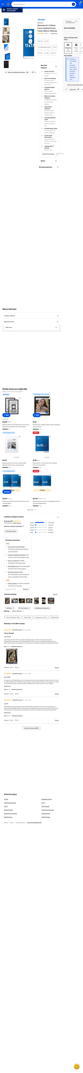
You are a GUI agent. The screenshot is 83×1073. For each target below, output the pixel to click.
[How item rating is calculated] (23, 526)
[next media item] (30, 42)
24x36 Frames (46, 813)
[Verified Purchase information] (23, 630)
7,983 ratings (54, 33)
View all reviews (11, 531)
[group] (47, 33)
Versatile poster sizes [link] (15, 572)
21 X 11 (43, 803)
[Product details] (58, 315)
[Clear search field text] (71, 4)
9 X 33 (5, 806)
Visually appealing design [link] (16, 555)
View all (55, 594)
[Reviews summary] (49, 33)
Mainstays (40, 22)
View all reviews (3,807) (31, 728)
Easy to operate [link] (13, 561)
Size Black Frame (47, 799)
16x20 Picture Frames (10, 813)
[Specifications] (58, 321)
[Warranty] (56, 327)
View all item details (48, 154)
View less (25, 589)
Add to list (73, 89)
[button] (26, 43)
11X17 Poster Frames (10, 803)
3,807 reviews (17, 523)
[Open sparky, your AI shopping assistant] (77, 1067)
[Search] (73, 4)
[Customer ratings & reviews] (58, 516)
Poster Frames (8, 810)
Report (57, 667)
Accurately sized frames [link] (16, 547)
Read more (7, 686)
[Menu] (3, 4)
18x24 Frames (8, 817)
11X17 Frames (45, 806)
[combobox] (43, 4)
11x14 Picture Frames (48, 810)
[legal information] (76, 21)
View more (30, 510)
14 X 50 (6, 799)
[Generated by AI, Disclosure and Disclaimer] (62, 153)
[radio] (40, 41)
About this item (9, 309)
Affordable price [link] (13, 566)
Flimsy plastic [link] (12, 583)
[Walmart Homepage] (8, 4)
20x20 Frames (46, 817)
